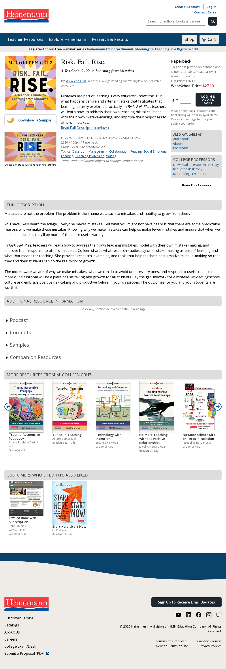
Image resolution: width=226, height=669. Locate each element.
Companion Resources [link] (35, 357)
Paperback (180, 148)
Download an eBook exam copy (196, 165)
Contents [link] (20, 332)
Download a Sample (34, 120)
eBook (178, 143)
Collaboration (118, 151)
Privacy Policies (211, 646)
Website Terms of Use (171, 646)
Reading (136, 151)
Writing (111, 156)
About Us (12, 632)
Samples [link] (19, 344)
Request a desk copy (187, 169)
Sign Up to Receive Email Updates (186, 602)
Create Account (187, 7)
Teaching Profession (89, 156)
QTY (174, 100)
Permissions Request (170, 641)
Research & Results (110, 39)
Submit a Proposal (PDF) (25, 653)
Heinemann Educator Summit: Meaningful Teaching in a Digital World (142, 49)
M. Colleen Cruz (76, 81)
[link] (30, 147)
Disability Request (208, 641)
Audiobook (181, 139)
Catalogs (11, 625)
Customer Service (18, 618)
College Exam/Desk (20, 646)
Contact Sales (205, 12)
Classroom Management (89, 151)
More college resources (189, 174)
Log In (211, 7)
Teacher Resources (25, 39)
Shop (189, 39)
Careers (10, 639)
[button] (30, 146)
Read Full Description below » (85, 127)
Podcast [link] (19, 320)
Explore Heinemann (67, 39)
